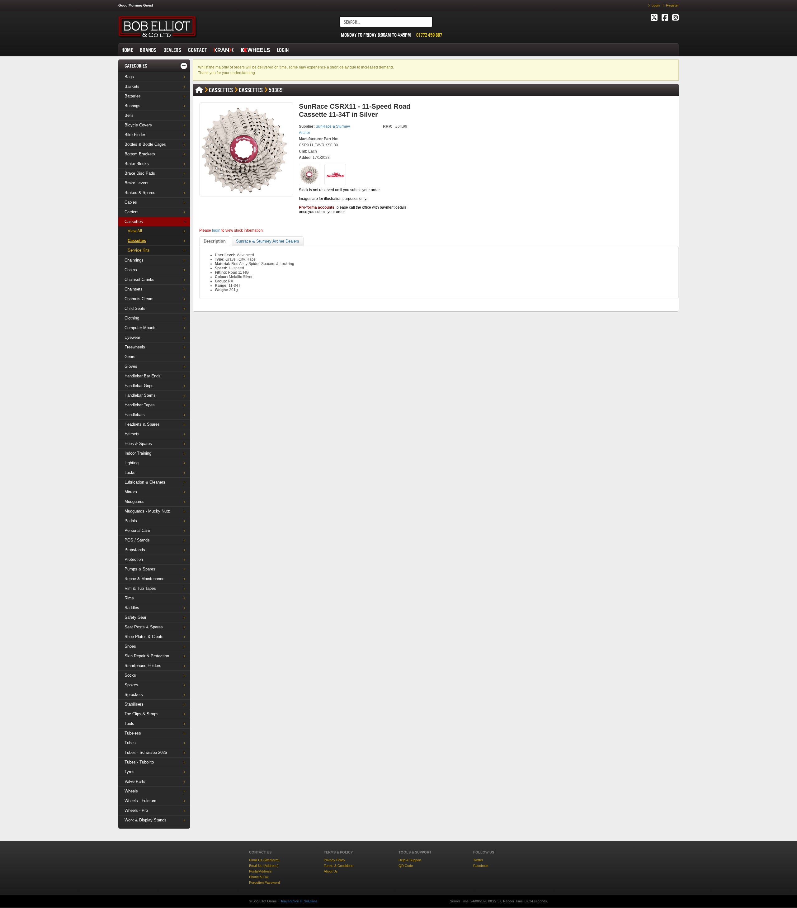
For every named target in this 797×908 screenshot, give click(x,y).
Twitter (478, 860)
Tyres (129, 771)
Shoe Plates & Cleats (144, 636)
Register (672, 5)
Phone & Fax (259, 877)
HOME (127, 50)
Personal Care (137, 530)
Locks (130, 472)
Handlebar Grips (139, 385)
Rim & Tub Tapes (140, 588)
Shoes (130, 646)
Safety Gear (135, 617)
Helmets (132, 434)
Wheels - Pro (136, 810)
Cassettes (134, 221)
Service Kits (139, 250)
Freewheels (135, 347)
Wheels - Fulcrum (140, 800)
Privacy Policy (334, 860)
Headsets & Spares (142, 424)
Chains (131, 269)
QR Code (405, 866)
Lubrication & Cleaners (145, 482)
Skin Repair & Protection (147, 656)
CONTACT (197, 50)
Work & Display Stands (146, 820)
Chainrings (134, 260)
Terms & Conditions (338, 866)
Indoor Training (138, 453)
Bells (129, 115)
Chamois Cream (139, 298)
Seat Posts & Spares (144, 627)
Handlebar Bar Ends (143, 376)
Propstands (135, 549)
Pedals (131, 520)
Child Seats (135, 308)
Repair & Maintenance (144, 578)
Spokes (131, 685)
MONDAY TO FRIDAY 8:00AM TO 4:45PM (376, 35)
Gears (130, 356)
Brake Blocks (137, 163)
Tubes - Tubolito (139, 762)
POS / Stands (137, 540)
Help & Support (409, 860)
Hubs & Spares (138, 443)
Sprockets (134, 694)
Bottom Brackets (140, 154)
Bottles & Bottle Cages (145, 144)
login (216, 230)
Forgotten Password (264, 882)
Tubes (130, 742)
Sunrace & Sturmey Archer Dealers (267, 241)
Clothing (132, 318)
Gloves (131, 366)
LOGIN (283, 50)
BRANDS (148, 50)
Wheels (131, 791)
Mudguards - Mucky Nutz (147, 511)
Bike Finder (135, 134)
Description (215, 241)
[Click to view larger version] (246, 149)
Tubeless (133, 733)
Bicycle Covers (138, 125)
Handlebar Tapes (140, 405)
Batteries (133, 96)
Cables (131, 202)
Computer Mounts (141, 327)
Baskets (132, 86)
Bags (129, 76)
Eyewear (132, 337)
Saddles (132, 607)
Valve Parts (135, 781)
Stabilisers (134, 704)
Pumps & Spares (140, 569)
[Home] (199, 90)
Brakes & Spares (140, 192)
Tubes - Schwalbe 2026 (146, 752)
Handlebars (135, 414)
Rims (129, 598)
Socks (130, 675)
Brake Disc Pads (140, 173)
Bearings (132, 105)
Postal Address (260, 871)
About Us (331, 871)
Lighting (132, 463)
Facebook (480, 866)
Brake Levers (137, 183)
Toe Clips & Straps (141, 714)
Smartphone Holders (143, 665)
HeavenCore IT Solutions (299, 901)
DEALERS (172, 50)
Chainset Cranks (139, 279)
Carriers (132, 212)
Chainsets (134, 289)
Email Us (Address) (264, 866)
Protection (134, 559)
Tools (129, 723)
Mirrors (131, 491)
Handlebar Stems (140, 395)
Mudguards (134, 501)
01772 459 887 (429, 35)
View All (135, 231)
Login (656, 5)
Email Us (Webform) (264, 860)
